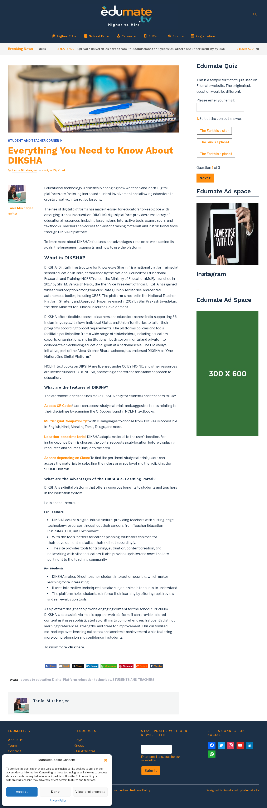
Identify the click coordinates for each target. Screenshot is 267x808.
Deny (55, 792)
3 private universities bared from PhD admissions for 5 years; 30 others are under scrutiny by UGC (138, 49)
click (72, 647)
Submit (151, 770)
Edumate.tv (250, 790)
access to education (36, 679)
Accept (22, 792)
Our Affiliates (85, 751)
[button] (105, 760)
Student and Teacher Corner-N (35, 140)
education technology (94, 679)
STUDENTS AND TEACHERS (133, 679)
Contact (14, 751)
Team (12, 746)
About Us (15, 740)
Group (79, 746)
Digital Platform (64, 679)
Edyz (78, 740)
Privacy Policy (58, 800)
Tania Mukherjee (24, 170)
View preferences (90, 792)
